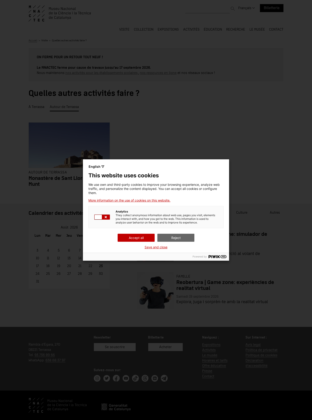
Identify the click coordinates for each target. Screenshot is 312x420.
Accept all (136, 238)
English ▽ (96, 166)
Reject (176, 238)
